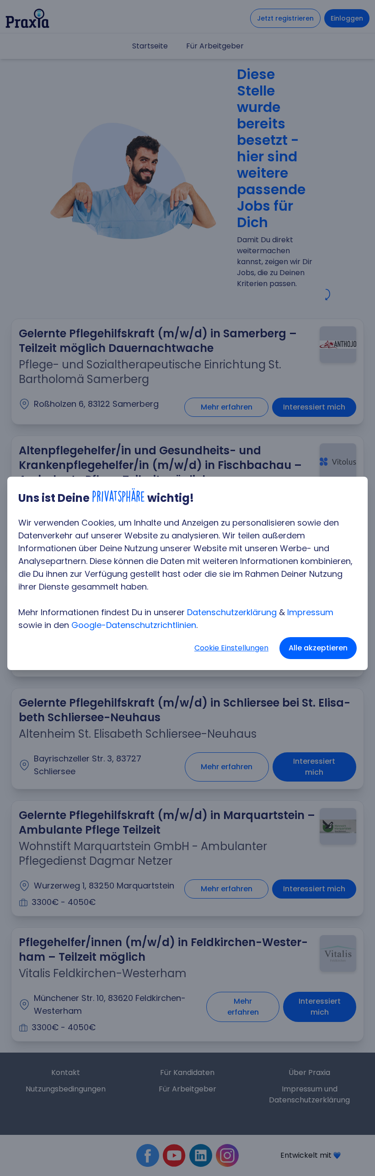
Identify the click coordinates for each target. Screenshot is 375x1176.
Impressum (310, 612)
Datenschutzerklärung (232, 612)
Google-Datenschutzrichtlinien (133, 625)
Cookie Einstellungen (231, 648)
